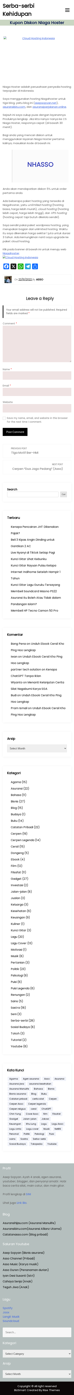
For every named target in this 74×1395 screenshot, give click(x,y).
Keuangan (18, 917)
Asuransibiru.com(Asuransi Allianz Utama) (32, 1229)
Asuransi (17, 788)
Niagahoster (11, 253)
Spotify (8, 1308)
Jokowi (45, 1118)
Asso (47, 1078)
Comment (10, 323)
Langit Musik (11, 1317)
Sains (14, 1001)
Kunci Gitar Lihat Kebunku (29, 559)
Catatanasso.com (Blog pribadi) (25, 1234)
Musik (14, 956)
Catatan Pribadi (22, 827)
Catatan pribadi (18, 1098)
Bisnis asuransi (17, 1093)
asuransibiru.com (14, 107)
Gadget (16, 879)
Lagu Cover (19, 943)
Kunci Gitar (18, 930)
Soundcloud (11, 1321)
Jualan (15, 898)
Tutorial (16, 1040)
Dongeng (17, 853)
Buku (14, 821)
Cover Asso (32, 1113)
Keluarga (17, 904)
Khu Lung (31, 1123)
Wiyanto (16, 682)
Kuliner (15, 924)
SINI (28, 1194)
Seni (14, 1014)
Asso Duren (11, 1270)
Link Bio (22, 1203)
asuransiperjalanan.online (49, 107)
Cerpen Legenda (22, 840)
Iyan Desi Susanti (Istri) (19, 1276)
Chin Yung (15, 1113)
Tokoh (15, 1033)
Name (7, 369)
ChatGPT (46, 1108)
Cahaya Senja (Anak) (18, 1281)
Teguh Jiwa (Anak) (16, 1287)
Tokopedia (36, 1143)
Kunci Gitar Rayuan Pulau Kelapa (33, 565)
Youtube (16, 1046)
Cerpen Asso (16, 1103)
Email (7, 385)
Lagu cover (32, 1128)
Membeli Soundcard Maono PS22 (34, 591)
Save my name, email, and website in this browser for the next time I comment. (37, 419)
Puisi (14, 982)
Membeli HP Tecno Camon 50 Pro (34, 611)
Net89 (58, 1128)
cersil (33, 1108)
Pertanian (18, 962)
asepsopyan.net (46, 103)
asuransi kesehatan (40, 1083)
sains (12, 1138)
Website (8, 402)
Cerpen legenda (37, 1103)
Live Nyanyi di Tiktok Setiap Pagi (33, 553)
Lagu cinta (15, 1128)
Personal (14, 1133)
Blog (14, 808)
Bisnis (14, 801)
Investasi (17, 885)
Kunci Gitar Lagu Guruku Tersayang (35, 585)
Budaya (16, 814)
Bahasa (16, 795)
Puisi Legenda (20, 988)
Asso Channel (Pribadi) (19, 1258)
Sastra (15, 1008)
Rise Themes (51, 1390)
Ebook (15, 859)
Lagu (14, 937)
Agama (16, 782)
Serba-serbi (19, 1021)
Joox (6, 1312)
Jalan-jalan (19, 892)
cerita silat (38, 1098)
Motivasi (16, 950)
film (45, 1113)
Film (14, 866)
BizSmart (20, 1390)
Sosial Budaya (20, 1027)
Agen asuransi (31, 1078)
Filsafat (16, 872)
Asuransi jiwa (16, 1083)
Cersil (15, 846)
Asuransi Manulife (19, 1088)
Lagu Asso (57, 1123)
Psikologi (17, 975)
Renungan (18, 995)
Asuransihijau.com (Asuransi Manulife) (29, 1223)
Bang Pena (18, 644)
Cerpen (16, 834)
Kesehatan (18, 911)
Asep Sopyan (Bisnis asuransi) (24, 1253)
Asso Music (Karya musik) (20, 1264)
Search (12, 489)
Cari (63, 494)
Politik (15, 969)
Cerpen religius (17, 1108)
